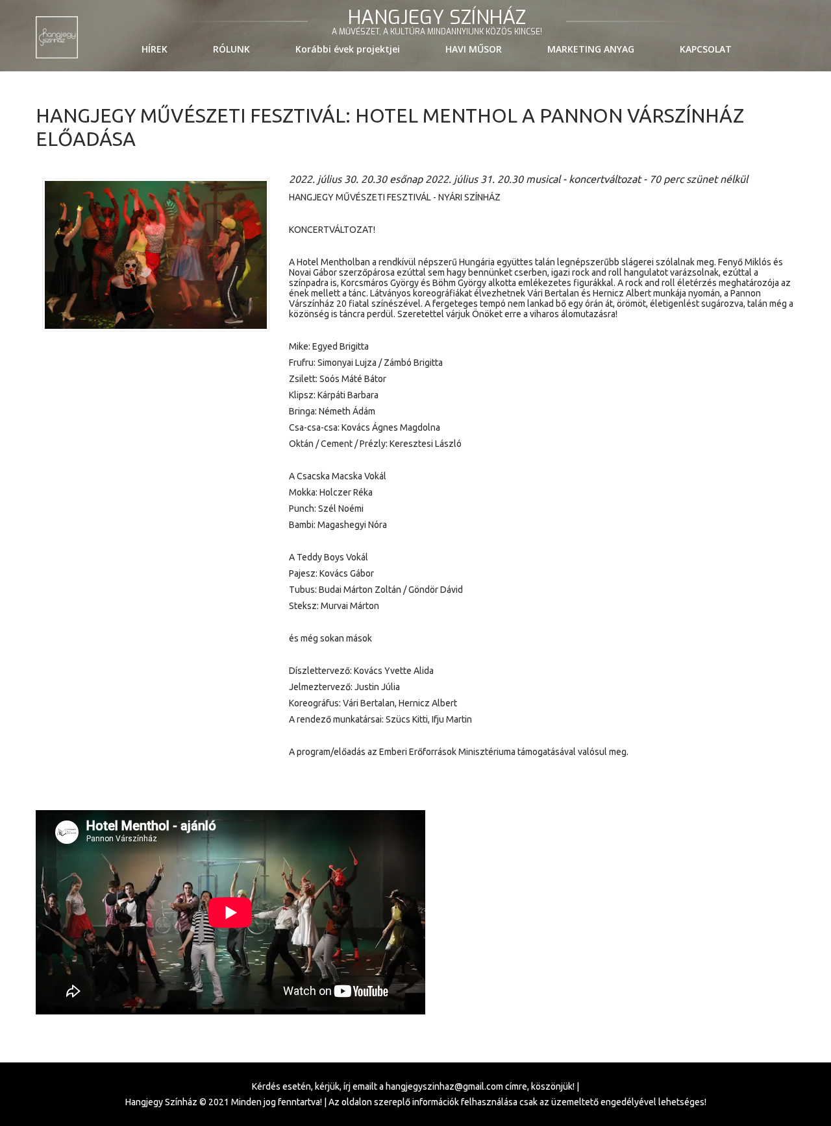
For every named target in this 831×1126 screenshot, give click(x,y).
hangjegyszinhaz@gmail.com (444, 1086)
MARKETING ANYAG (590, 49)
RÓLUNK (231, 49)
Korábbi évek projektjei (347, 49)
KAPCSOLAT (706, 49)
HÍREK (154, 49)
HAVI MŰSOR (473, 49)
